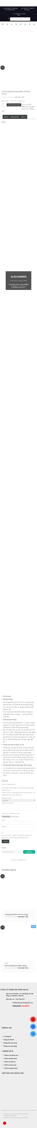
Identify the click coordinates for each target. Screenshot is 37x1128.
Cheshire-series (25, 109)
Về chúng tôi (7, 1036)
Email (4, 826)
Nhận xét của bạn (8, 803)
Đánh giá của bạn (7, 798)
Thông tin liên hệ (8, 1039)
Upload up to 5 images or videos (11, 813)
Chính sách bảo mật (10, 1065)
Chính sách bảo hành (10, 1058)
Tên (3, 820)
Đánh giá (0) (15, 117)
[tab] (6, 117)
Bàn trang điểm (30, 106)
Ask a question (29, 851)
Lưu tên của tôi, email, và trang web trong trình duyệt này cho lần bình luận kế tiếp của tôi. (17, 836)
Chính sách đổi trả (9, 1062)
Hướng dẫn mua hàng (10, 1043)
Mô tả (6, 117)
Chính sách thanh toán (11, 1055)
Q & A (23, 117)
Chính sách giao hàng (10, 1068)
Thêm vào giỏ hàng (14, 105)
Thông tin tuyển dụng (10, 1046)
